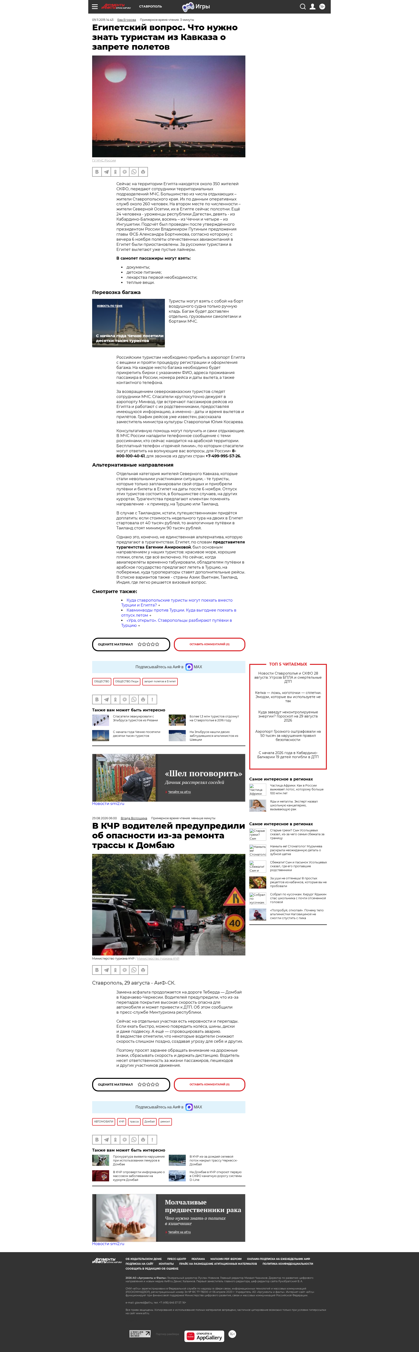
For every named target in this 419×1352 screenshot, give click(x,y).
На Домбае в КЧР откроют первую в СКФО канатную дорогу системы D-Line (216, 1176)
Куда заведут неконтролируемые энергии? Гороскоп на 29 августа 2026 (288, 716)
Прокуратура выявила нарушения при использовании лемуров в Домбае (139, 1160)
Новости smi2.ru (108, 803)
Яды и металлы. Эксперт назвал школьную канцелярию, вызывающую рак (294, 805)
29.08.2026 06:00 (104, 818)
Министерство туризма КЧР (158, 958)
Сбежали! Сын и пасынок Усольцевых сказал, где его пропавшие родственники (298, 866)
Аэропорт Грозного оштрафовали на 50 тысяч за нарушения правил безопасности (288, 736)
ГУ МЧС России (104, 160)
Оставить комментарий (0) (210, 644)
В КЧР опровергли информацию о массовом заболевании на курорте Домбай (139, 1176)
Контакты (166, 1263)
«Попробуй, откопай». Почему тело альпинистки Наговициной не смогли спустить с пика (297, 914)
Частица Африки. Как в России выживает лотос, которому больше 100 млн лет (296, 789)
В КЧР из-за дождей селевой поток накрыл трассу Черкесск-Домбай (214, 1160)
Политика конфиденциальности (288, 1263)
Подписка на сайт (139, 1263)
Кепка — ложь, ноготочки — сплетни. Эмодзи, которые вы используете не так (288, 697)
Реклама (198, 1259)
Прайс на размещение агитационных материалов (218, 1263)
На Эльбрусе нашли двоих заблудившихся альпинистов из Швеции (214, 735)
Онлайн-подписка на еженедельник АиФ (278, 1259)
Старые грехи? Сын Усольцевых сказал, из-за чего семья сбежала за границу (297, 834)
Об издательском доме (144, 1259)
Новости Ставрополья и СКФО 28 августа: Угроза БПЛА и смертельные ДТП (288, 677)
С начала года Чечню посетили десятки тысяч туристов (136, 734)
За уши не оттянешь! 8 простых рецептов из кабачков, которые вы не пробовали (298, 882)
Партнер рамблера (167, 1334)
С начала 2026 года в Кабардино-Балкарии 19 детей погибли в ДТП (288, 755)
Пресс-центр (176, 1259)
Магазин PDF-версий (226, 1259)
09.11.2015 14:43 (102, 20)
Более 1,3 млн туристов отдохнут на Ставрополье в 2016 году (214, 718)
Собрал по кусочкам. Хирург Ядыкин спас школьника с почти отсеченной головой (298, 898)
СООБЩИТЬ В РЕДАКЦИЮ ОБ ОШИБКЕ (152, 1268)
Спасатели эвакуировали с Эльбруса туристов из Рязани (135, 718)
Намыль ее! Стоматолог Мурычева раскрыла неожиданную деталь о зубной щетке (296, 850)
